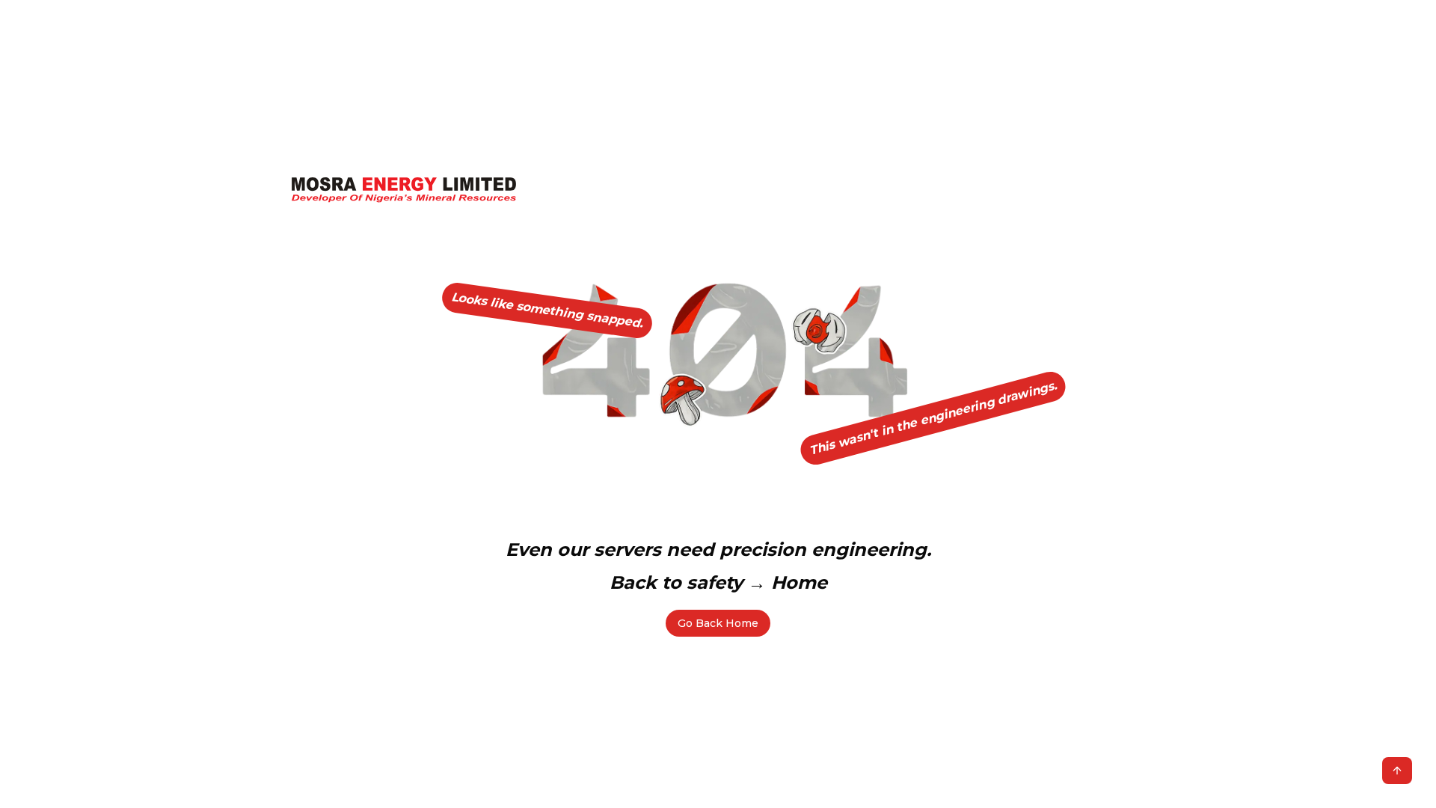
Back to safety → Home (718, 582)
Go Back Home (718, 623)
